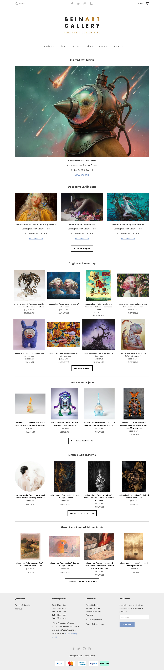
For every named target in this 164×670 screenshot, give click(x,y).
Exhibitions (47, 46)
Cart (147, 3)
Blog (89, 46)
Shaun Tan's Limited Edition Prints (82, 581)
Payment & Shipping (23, 605)
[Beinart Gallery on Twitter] (74, 3)
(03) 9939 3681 (97, 619)
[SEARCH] (16, 4)
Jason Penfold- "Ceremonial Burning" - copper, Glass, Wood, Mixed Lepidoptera (134, 425)
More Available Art (82, 368)
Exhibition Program (82, 248)
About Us (18, 609)
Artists (76, 46)
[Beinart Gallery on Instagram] (84, 649)
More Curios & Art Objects (82, 441)
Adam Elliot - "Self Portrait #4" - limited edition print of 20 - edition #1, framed (99, 497)
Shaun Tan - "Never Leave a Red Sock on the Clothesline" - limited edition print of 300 (99, 565)
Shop (62, 46)
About (102, 46)
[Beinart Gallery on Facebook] (70, 3)
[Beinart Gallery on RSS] (87, 3)
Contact (117, 46)
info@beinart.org (97, 624)
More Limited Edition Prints (82, 513)
